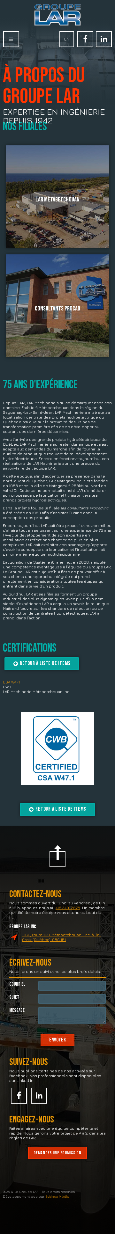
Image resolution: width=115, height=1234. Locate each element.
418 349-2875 (68, 907)
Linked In (104, 39)
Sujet (14, 997)
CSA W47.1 (11, 682)
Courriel (17, 984)
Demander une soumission (57, 1153)
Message (17, 1010)
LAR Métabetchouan (57, 199)
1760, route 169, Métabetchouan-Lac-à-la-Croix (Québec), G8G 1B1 (61, 937)
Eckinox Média (57, 1196)
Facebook (85, 39)
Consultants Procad (57, 308)
